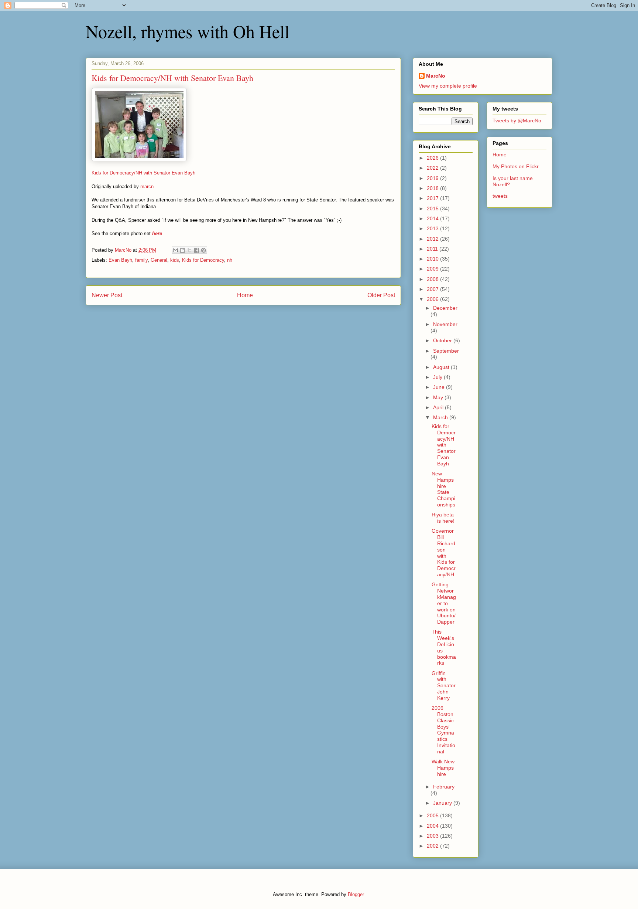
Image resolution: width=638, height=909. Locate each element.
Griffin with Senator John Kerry (444, 685)
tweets (500, 196)
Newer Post (107, 295)
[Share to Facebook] (196, 250)
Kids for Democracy (203, 260)
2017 (433, 198)
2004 (433, 826)
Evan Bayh (120, 260)
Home (245, 295)
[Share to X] (189, 250)
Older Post (381, 295)
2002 (433, 846)
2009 (433, 269)
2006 (433, 299)
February (444, 787)
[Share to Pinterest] (203, 250)
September (446, 351)
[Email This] (175, 250)
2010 (433, 259)
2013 (433, 228)
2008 (433, 279)
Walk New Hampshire (443, 768)
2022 (433, 168)
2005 (433, 815)
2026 (433, 158)
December (445, 308)
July (438, 377)
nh (229, 260)
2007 (433, 289)
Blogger (356, 894)
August (442, 367)
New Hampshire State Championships (443, 489)
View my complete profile (448, 86)
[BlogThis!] (182, 250)
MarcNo (435, 76)
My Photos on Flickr (516, 166)
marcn (147, 186)
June (439, 387)
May (439, 397)
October (443, 340)
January (443, 803)
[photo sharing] (139, 159)
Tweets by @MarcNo (517, 120)
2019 (433, 178)
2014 (433, 218)
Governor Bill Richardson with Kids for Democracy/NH (444, 552)
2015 (433, 208)
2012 (433, 239)
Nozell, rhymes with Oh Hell (187, 31)
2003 (433, 836)
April (439, 407)
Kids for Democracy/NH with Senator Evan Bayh (143, 173)
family (141, 260)
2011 (433, 249)
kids (174, 260)
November (445, 324)
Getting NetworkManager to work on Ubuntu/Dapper (444, 603)
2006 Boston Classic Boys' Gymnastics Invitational (443, 729)
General (159, 260)
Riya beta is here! (443, 518)
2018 (433, 188)
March (441, 417)
